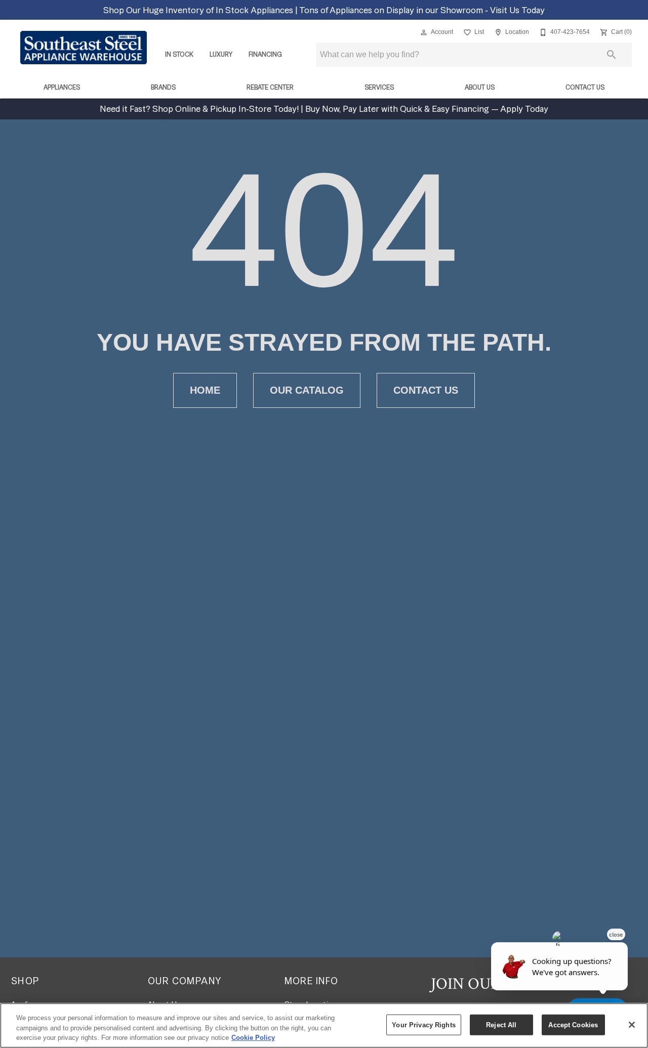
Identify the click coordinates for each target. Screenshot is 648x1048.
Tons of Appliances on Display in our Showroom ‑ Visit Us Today (422, 10)
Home (205, 390)
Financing (265, 54)
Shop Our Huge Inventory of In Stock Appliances (199, 10)
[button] (424, 32)
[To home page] (83, 47)
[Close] (632, 1025)
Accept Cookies (573, 1024)
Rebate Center (270, 87)
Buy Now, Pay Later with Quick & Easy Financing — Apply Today (425, 108)
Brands (163, 87)
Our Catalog (307, 390)
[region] (324, 1025)
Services (379, 87)
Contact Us (584, 87)
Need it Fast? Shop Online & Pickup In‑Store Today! (200, 108)
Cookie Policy (253, 1037)
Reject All (501, 1024)
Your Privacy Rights (423, 1024)
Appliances (62, 87)
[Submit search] (611, 55)
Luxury (221, 54)
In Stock (179, 54)
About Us (480, 87)
